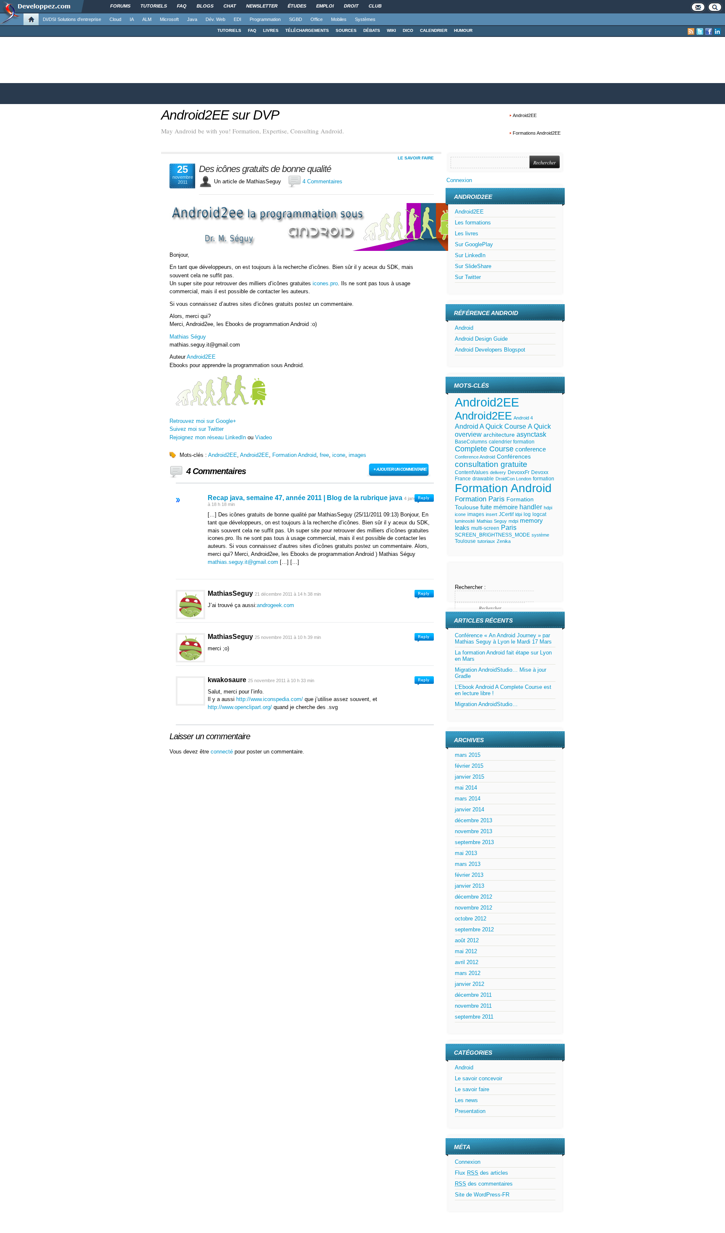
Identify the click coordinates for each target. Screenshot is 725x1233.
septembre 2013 (474, 842)
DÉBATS (371, 30)
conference (530, 449)
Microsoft (169, 19)
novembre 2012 (473, 908)
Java (192, 19)
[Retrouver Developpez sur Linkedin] (717, 31)
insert (491, 514)
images (357, 455)
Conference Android (475, 456)
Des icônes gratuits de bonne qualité (265, 169)
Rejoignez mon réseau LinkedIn (208, 437)
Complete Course (484, 449)
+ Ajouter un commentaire (400, 469)
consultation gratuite (491, 464)
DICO (408, 30)
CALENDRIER (433, 30)
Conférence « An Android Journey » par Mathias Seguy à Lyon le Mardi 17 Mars (503, 638)
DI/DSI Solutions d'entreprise (72, 19)
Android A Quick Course (490, 426)
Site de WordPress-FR (482, 1194)
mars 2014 (467, 798)
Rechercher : (470, 587)
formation (543, 479)
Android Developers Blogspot (490, 350)
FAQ (252, 30)
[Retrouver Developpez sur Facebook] (708, 31)
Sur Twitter (468, 277)
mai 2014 (466, 788)
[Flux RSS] (691, 31)
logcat (539, 514)
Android (464, 328)
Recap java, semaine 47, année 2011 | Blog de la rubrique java (305, 497)
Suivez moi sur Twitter (197, 429)
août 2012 (467, 940)
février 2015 (469, 766)
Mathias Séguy (188, 337)
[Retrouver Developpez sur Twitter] (699, 31)
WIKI (391, 30)
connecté (223, 751)
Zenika (504, 541)
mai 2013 (466, 853)
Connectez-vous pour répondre (424, 498)
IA (132, 19)
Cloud (115, 19)
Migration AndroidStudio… (486, 704)
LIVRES (271, 30)
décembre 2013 (473, 820)
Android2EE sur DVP (220, 115)
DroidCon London (513, 478)
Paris (508, 527)
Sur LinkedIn (470, 255)
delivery (498, 472)
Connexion (459, 180)
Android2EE (525, 115)
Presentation (470, 1111)
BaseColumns (471, 442)
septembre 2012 (474, 929)
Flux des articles (481, 1173)
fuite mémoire (499, 507)
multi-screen (485, 528)
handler (530, 507)
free (324, 455)
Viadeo (263, 437)
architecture (499, 435)
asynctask (531, 434)
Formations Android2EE (537, 133)
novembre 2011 (473, 1006)
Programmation (265, 19)
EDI (237, 19)
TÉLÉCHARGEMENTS (307, 30)
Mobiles (339, 19)
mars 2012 (467, 973)
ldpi (518, 514)
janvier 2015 (469, 777)
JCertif (506, 514)
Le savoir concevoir (478, 1078)
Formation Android (294, 455)
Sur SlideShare (473, 266)
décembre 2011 (473, 995)
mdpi (513, 521)
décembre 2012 (473, 897)
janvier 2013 (469, 886)
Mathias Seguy (492, 521)
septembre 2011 (474, 1017)
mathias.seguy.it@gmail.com (243, 562)
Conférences (514, 457)
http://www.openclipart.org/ (240, 707)
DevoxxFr (518, 472)
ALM (146, 19)
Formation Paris (480, 499)
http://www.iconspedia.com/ (269, 699)
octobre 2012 (470, 918)
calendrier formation (512, 442)
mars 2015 (467, 755)
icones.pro (325, 283)
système (540, 534)
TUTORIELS (229, 30)
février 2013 (469, 875)
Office (316, 19)
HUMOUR (463, 30)
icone (338, 455)
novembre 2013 (473, 831)
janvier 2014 (469, 809)
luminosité (465, 521)
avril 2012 (466, 962)
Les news (466, 1100)
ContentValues (471, 472)
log (527, 514)
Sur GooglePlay (474, 244)
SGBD (295, 19)
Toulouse (465, 541)
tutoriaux (486, 541)
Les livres (466, 233)
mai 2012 (466, 951)
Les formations (473, 222)
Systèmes (365, 19)
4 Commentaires (322, 181)
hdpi (548, 507)
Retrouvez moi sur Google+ (203, 421)
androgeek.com (275, 605)
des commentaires (484, 1184)
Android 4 (523, 417)
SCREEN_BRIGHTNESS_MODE (492, 535)
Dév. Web (215, 19)
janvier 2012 (469, 984)
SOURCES (346, 30)
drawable (483, 479)
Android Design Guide (481, 339)
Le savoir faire (416, 158)
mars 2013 (467, 864)
